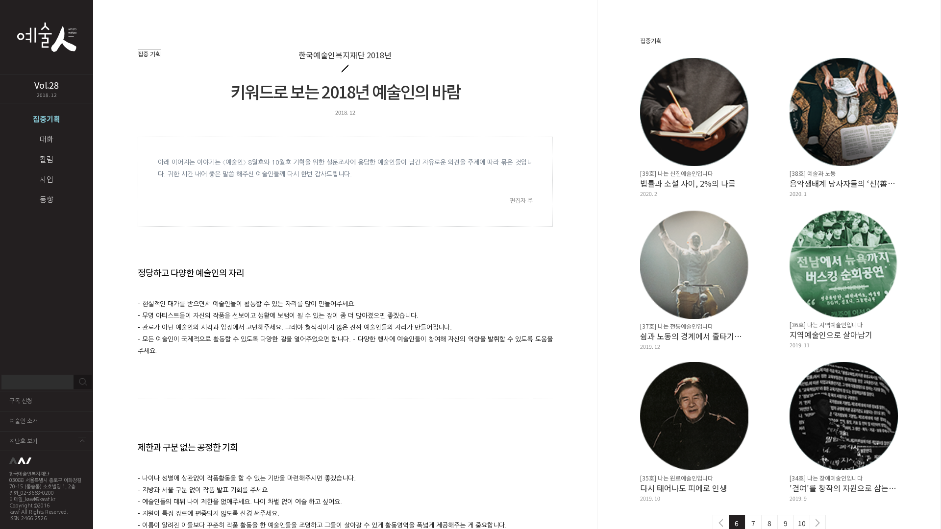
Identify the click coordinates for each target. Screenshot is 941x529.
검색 (83, 382)
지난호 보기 (23, 441)
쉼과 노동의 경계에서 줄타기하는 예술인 (694, 336)
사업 (46, 179)
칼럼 (46, 159)
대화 (46, 139)
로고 (46, 461)
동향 (46, 199)
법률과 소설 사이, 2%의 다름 (688, 183)
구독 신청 (20, 401)
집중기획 (46, 119)
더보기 (82, 440)
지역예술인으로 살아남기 (831, 334)
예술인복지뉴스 (46, 37)
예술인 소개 (23, 421)
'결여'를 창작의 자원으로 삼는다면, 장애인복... (844, 488)
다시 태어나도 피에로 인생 (683, 488)
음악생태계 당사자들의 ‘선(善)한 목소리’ (844, 183)
